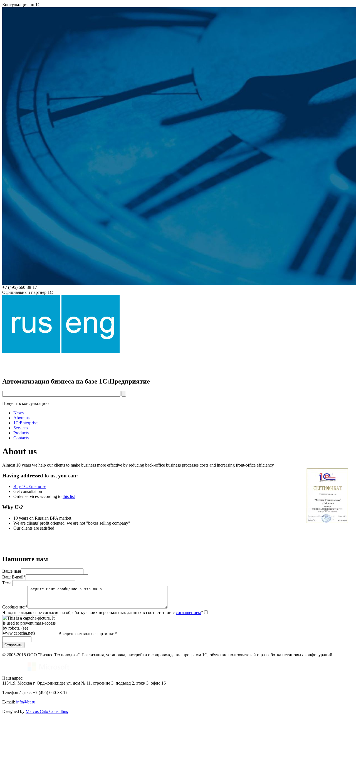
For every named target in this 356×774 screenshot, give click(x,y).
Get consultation (27, 491)
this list (69, 496)
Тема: (7, 582)
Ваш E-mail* (14, 577)
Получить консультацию (25, 403)
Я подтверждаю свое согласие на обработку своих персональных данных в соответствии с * (102, 612)
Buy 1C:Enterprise (29, 486)
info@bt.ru (25, 702)
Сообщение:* (15, 607)
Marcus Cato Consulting (47, 711)
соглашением (188, 612)
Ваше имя (11, 571)
